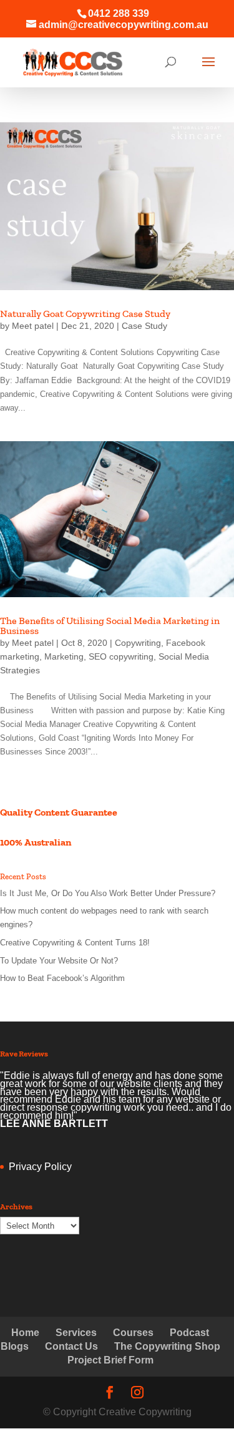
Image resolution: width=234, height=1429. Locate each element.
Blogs (15, 1346)
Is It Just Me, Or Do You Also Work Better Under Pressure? (107, 893)
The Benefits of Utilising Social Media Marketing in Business (110, 625)
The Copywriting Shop (167, 1346)
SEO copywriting (121, 656)
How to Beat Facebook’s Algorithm (62, 978)
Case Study (144, 326)
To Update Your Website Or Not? (59, 960)
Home (25, 1332)
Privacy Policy (40, 1166)
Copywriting (138, 643)
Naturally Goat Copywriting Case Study (85, 313)
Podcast (189, 1332)
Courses (133, 1332)
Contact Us (71, 1346)
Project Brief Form (110, 1360)
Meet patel (33, 326)
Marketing (64, 656)
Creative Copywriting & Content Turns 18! (75, 942)
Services (76, 1332)
